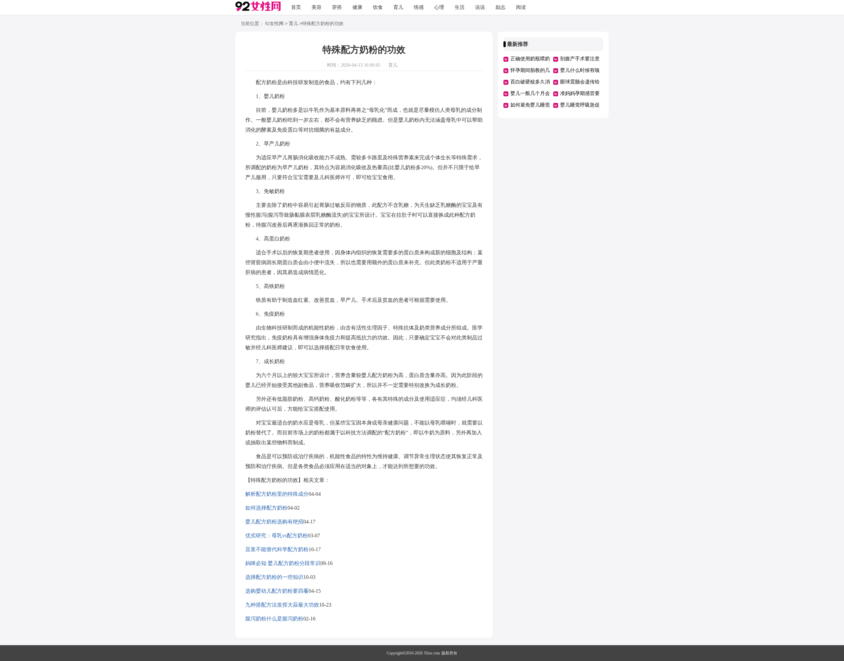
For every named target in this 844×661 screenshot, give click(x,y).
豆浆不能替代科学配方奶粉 (277, 549)
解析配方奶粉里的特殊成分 (277, 494)
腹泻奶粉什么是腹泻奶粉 (274, 618)
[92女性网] (258, 7)
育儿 (398, 7)
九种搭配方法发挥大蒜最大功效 (282, 605)
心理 (439, 7)
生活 (460, 7)
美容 (316, 7)
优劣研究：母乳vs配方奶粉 (276, 535)
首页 (296, 7)
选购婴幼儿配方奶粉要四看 (277, 591)
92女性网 (274, 23)
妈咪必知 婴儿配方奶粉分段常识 (282, 563)
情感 (419, 7)
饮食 (378, 7)
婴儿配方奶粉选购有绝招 (274, 521)
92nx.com (432, 653)
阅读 (521, 7)
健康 (357, 7)
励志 (500, 7)
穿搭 (337, 7)
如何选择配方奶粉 (266, 508)
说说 (480, 7)
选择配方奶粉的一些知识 (274, 577)
